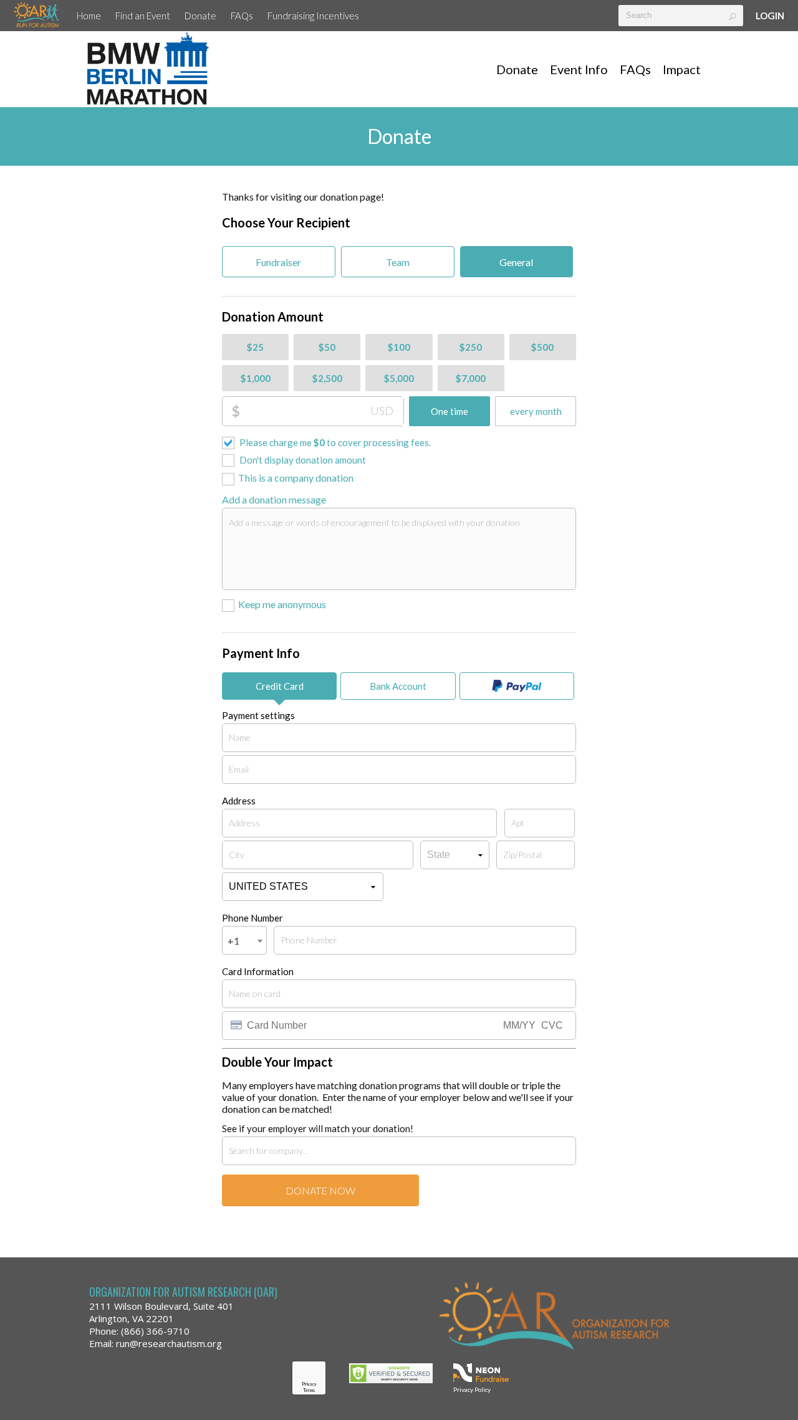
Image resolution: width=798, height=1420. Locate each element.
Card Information (258, 971)
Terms (309, 1390)
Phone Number (252, 917)
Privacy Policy (472, 1389)
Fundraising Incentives (313, 15)
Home (89, 15)
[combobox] (244, 940)
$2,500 (327, 378)
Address (239, 800)
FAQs (242, 15)
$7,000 (471, 378)
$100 (399, 347)
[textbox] (680, 15)
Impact (682, 69)
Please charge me (335, 442)
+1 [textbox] (233, 940)
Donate (200, 15)
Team (398, 262)
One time (449, 411)
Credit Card (280, 686)
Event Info (579, 69)
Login (770, 15)
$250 (470, 347)
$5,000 (399, 378)
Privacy (309, 1383)
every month (536, 411)
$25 (255, 347)
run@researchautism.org (169, 1343)
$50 (327, 347)
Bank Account (398, 686)
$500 (542, 347)
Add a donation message (274, 499)
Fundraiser (278, 262)
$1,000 (256, 378)
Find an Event (142, 15)
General (516, 262)
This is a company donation (295, 478)
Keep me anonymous (282, 604)
